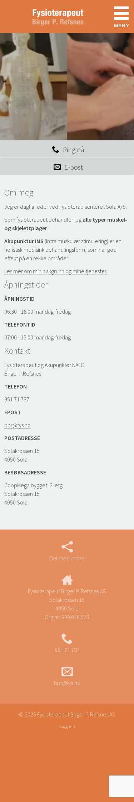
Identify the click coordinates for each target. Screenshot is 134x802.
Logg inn (67, 726)
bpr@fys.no (17, 425)
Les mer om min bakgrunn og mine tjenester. (55, 271)
